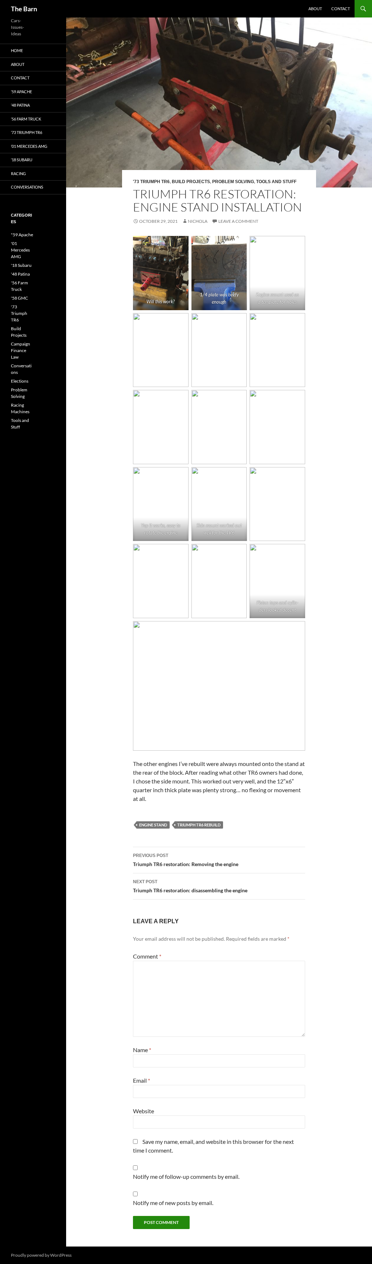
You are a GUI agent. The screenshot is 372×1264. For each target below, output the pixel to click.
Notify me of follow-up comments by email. (186, 1176)
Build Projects (191, 181)
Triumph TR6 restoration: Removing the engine (185, 860)
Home (17, 50)
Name (142, 1049)
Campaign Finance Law (20, 350)
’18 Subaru (21, 159)
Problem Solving (233, 181)
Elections (19, 381)
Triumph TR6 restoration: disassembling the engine (190, 886)
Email (141, 1080)
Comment (147, 956)
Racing (18, 173)
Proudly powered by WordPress (41, 1255)
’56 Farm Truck (26, 118)
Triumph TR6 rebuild (199, 824)
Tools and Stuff (276, 181)
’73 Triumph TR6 (26, 132)
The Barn (24, 9)
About (315, 8)
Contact (340, 8)
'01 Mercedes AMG (20, 250)
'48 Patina (20, 274)
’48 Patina (20, 105)
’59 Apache (21, 91)
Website (143, 1110)
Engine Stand (153, 824)
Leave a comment (238, 221)
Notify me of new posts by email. (173, 1202)
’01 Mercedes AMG (29, 146)
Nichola (197, 221)
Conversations (27, 187)
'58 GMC (19, 298)
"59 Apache (22, 234)
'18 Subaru (21, 265)
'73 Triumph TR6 (151, 181)
